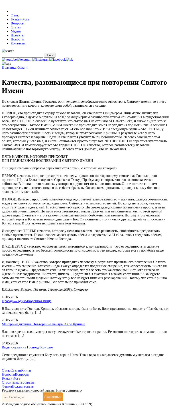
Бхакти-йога (20, 19)
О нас (15, 15)
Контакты (18, 43)
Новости (17, 39)
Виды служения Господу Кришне (27, 347)
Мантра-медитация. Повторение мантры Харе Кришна (43, 324)
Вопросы (17, 23)
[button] (9, 59)
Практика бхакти (15, 67)
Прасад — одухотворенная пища (26, 301)
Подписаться (52, 396)
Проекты (17, 35)
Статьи (16, 27)
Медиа (16, 31)
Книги (26, 370)
